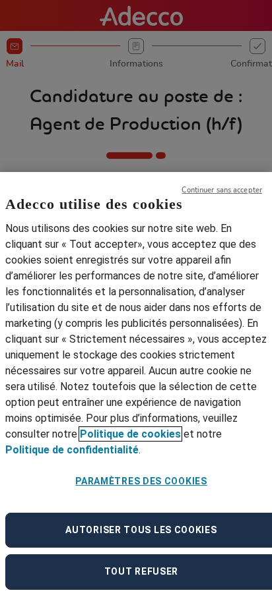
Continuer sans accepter (222, 190)
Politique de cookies (130, 434)
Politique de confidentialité (72, 450)
